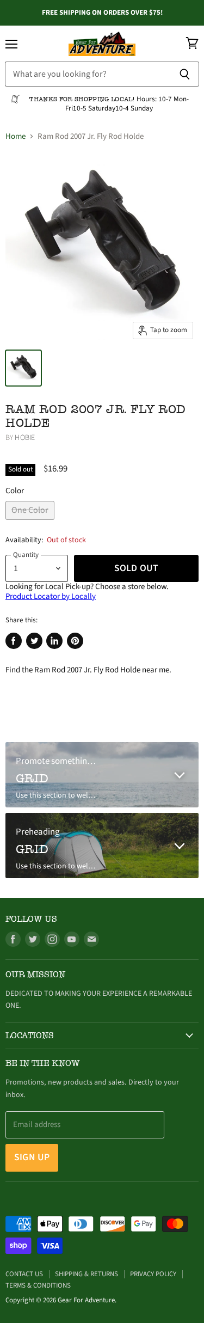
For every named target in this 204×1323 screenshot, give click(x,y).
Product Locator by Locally (50, 596)
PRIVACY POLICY (153, 1274)
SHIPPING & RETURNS (86, 1274)
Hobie (25, 437)
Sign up (32, 1157)
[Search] (184, 74)
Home (15, 136)
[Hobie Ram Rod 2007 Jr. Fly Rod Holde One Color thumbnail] (23, 368)
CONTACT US (24, 1274)
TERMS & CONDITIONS (38, 1285)
